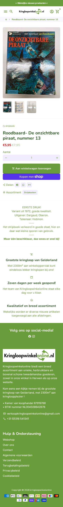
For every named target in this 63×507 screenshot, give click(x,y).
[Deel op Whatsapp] (23, 184)
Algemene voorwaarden (17, 455)
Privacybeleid (11, 470)
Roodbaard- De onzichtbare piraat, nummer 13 (35, 19)
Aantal (6, 152)
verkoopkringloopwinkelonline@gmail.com (31, 413)
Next (57, 63)
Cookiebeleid (11, 475)
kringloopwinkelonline (41, 490)
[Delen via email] (29, 184)
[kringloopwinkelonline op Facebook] (29, 336)
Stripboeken (30, 192)
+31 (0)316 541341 (16, 418)
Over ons (8, 445)
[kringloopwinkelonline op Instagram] (33, 336)
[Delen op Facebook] (17, 184)
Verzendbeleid (12, 460)
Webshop (9, 439)
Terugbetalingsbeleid (16, 465)
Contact (8, 450)
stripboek (9, 126)
